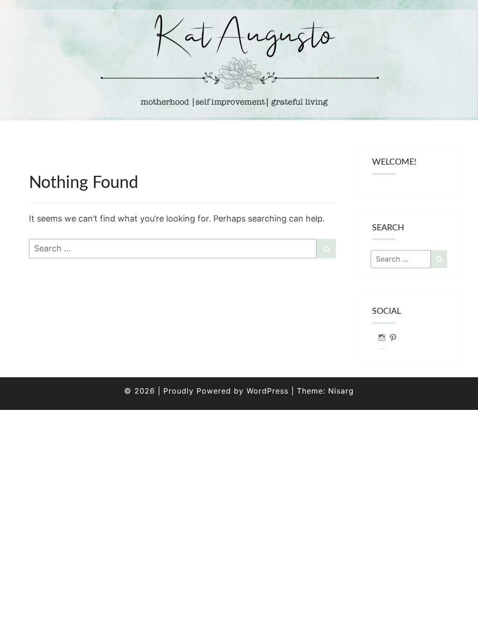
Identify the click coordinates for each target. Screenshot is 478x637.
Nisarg (341, 390)
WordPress (267, 390)
